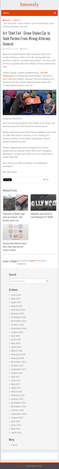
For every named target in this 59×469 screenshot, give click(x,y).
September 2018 (18, 328)
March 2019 (16, 306)
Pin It (45, 179)
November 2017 (18, 362)
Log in (14, 445)
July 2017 (15, 377)
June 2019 (16, 295)
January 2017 (17, 399)
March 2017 (16, 392)
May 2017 (15, 384)
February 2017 (18, 395)
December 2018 (18, 317)
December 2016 (18, 403)
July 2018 (15, 336)
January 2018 (17, 358)
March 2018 (16, 351)
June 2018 (16, 339)
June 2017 (16, 380)
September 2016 (18, 414)
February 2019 (18, 310)
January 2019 (17, 313)
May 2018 (15, 343)
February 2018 (18, 354)
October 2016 (17, 410)
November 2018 (18, 321)
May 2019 (15, 299)
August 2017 (17, 373)
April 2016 (16, 432)
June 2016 (16, 425)
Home (8, 20)
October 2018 (17, 325)
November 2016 (18, 406)
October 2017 (17, 365)
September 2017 (18, 369)
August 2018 (17, 332)
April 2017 (16, 388)
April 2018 (16, 347)
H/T (4, 172)
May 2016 (15, 429)
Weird (16, 20)
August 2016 (17, 418)
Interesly (29, 4)
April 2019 (16, 302)
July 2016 (15, 421)
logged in (33, 261)
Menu (6, 13)
